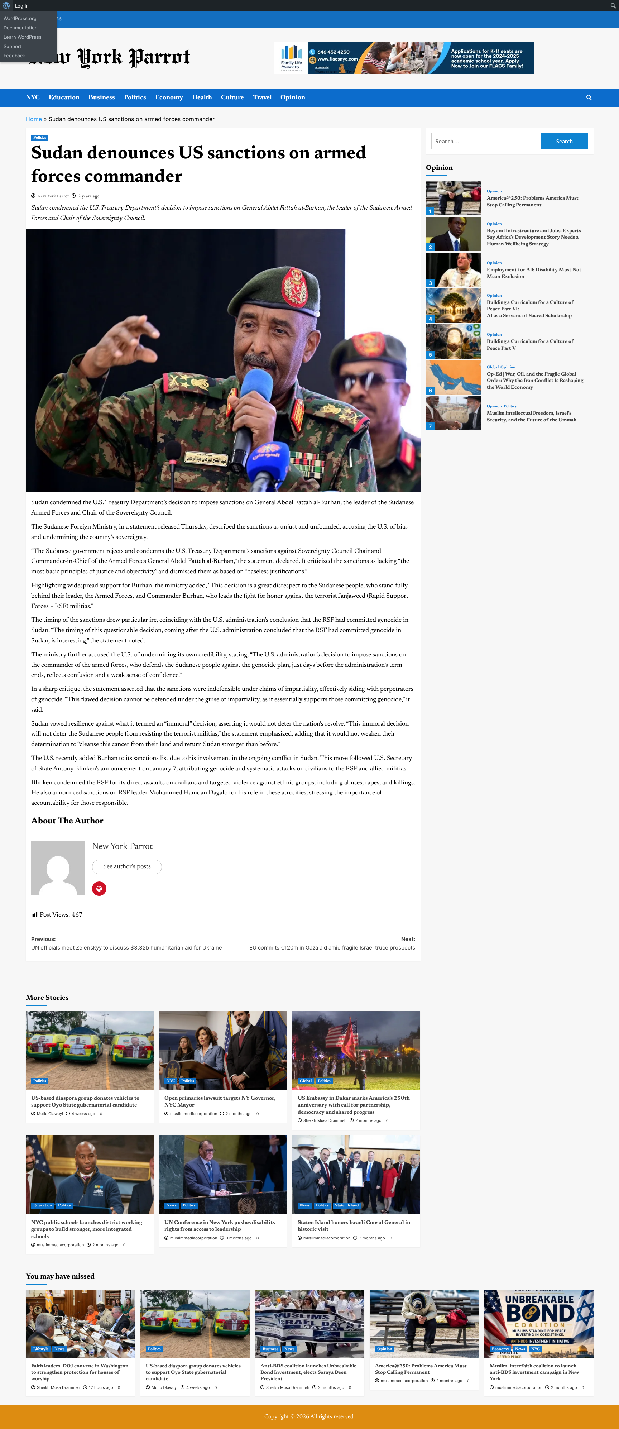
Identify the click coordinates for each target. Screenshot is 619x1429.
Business (101, 98)
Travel (262, 98)
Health (202, 98)
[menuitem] (6, 5)
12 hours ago (101, 1387)
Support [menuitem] (12, 46)
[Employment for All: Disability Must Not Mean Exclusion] (454, 270)
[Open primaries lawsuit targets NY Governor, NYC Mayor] (223, 1050)
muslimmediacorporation (193, 1113)
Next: (332, 943)
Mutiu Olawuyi (50, 1113)
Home (34, 119)
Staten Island (347, 1206)
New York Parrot (53, 196)
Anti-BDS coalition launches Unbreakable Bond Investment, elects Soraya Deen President (308, 1373)
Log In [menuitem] (22, 6)
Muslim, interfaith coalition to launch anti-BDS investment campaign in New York (534, 1373)
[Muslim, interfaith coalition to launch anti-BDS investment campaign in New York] (539, 1324)
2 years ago (88, 196)
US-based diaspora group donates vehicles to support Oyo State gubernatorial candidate (193, 1373)
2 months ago (239, 1113)
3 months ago (239, 1238)
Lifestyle (40, 1349)
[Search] (589, 97)
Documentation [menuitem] (21, 27)
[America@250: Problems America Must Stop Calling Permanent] (454, 198)
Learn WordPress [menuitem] (23, 37)
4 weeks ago (83, 1113)
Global (306, 1081)
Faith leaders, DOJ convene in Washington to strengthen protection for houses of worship (80, 1373)
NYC (33, 98)
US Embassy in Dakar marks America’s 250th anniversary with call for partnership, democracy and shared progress (354, 1105)
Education (64, 98)
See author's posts (127, 867)
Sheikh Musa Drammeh (325, 1120)
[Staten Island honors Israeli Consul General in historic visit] (356, 1174)
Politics (135, 98)
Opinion (292, 98)
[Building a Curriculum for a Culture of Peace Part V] (454, 341)
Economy (169, 98)
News (172, 1206)
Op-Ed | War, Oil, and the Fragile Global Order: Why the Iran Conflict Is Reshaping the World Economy (535, 381)
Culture (232, 98)
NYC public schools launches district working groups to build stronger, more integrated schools (86, 1229)
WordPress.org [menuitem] (20, 18)
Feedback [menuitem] (14, 55)
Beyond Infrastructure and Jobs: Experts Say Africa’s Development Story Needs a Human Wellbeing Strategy (534, 238)
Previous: (126, 943)
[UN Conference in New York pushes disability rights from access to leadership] (223, 1174)
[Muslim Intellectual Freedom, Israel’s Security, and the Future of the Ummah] (454, 413)
